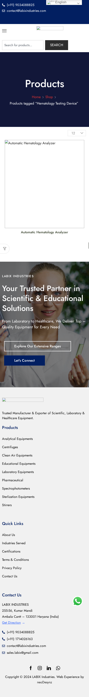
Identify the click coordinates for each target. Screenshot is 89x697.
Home (36, 96)
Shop (49, 96)
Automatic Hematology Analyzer (44, 232)
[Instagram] (40, 668)
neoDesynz (44, 682)
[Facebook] (31, 668)
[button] (4, 30)
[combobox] (22, 45)
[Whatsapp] (58, 668)
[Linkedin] (49, 668)
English (60, 2)
